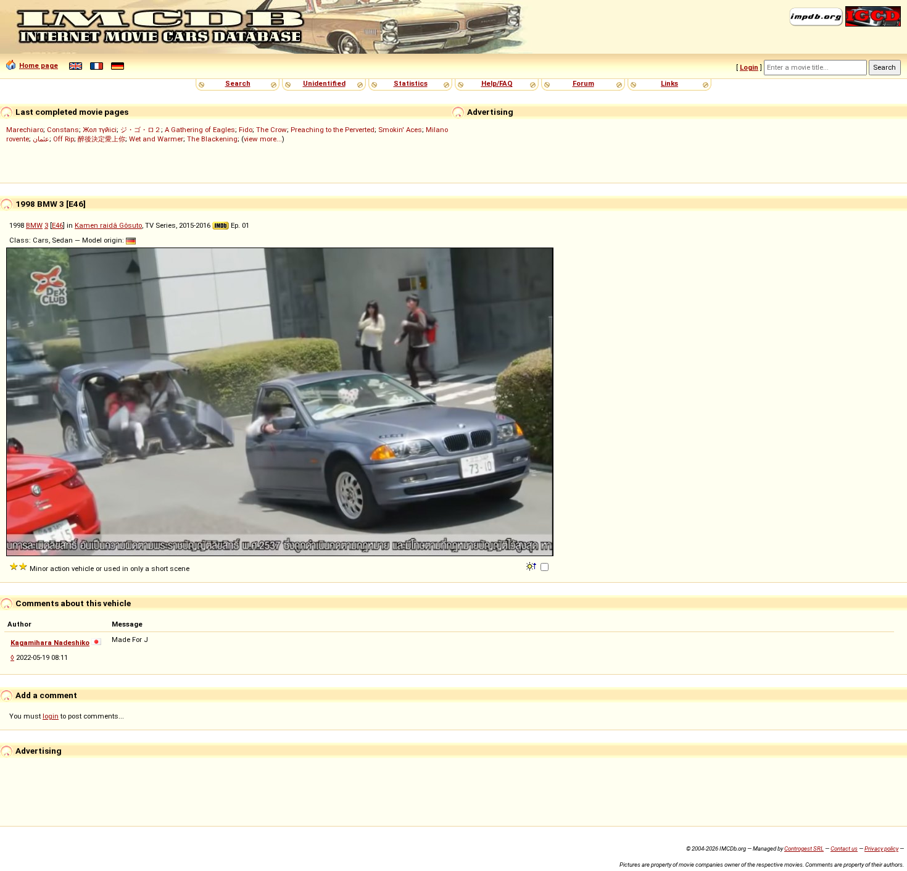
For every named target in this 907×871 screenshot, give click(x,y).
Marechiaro (24, 129)
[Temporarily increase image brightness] (532, 565)
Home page (38, 65)
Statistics (411, 83)
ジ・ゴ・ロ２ (140, 129)
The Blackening (212, 139)
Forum (583, 83)
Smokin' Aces (400, 129)
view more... (263, 139)
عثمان (41, 139)
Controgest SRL (804, 848)
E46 (57, 225)
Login (749, 67)
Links (669, 83)
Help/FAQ (497, 83)
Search (238, 83)
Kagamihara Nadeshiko (49, 642)
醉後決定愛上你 (101, 139)
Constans (63, 129)
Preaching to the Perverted (333, 129)
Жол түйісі (100, 129)
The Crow (271, 129)
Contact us (844, 848)
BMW (34, 225)
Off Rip (63, 139)
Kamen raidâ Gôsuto (108, 225)
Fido (245, 129)
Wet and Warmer (156, 139)
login (51, 716)
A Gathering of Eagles (200, 129)
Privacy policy (881, 848)
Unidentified (324, 83)
